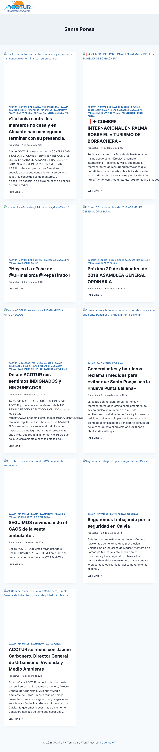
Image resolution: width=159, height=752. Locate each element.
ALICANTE (39, 107)
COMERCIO (14, 110)
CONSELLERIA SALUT (98, 110)
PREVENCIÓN (128, 113)
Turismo (62, 369)
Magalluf (46, 110)
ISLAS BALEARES (119, 110)
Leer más (16, 192)
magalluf (33, 110)
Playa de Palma (111, 113)
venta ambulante (58, 113)
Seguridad (132, 514)
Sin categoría (48, 369)
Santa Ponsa (24, 113)
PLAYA (12, 113)
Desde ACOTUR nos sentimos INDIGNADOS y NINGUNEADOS (35, 381)
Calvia (64, 107)
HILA (23, 110)
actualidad (26, 107)
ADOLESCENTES (27, 363)
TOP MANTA (40, 113)
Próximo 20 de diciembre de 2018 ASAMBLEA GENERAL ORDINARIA (117, 275)
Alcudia (102, 260)
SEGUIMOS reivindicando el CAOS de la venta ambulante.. (38, 529)
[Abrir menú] (152, 6)
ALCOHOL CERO (121, 107)
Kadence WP (108, 742)
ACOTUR (13, 107)
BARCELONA (53, 107)
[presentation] (40, 76)
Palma (34, 514)
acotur (16, 145)
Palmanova (60, 110)
